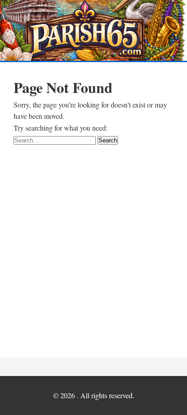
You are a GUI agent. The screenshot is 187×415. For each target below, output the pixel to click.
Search (107, 140)
